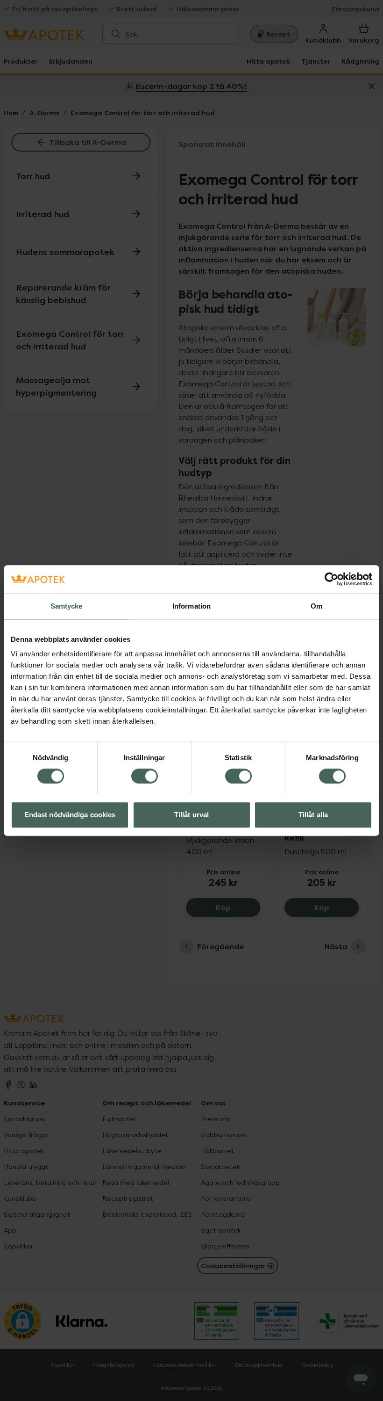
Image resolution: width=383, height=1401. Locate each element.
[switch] (144, 776)
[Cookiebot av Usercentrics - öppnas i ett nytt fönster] (331, 579)
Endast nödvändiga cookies (70, 815)
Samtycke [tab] (66, 606)
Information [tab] (191, 606)
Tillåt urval (191, 815)
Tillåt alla (313, 815)
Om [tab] (316, 606)
